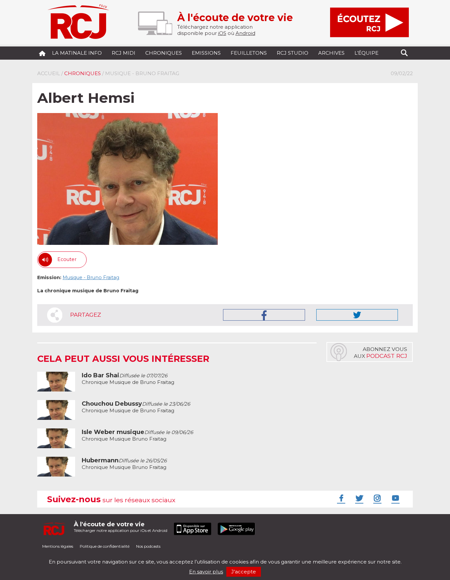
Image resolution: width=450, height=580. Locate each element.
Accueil (48, 73)
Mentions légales (57, 546)
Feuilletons (249, 53)
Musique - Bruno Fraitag (91, 277)
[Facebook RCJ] (340, 498)
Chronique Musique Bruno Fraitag (137, 435)
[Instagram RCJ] (376, 498)
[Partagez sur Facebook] (264, 314)
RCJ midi (123, 53)
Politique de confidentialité (104, 546)
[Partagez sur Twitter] (357, 314)
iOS (222, 33)
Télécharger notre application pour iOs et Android (120, 527)
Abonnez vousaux (380, 352)
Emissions (206, 53)
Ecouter (66, 259)
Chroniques (163, 53)
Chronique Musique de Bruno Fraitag (128, 378)
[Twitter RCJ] (358, 498)
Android (245, 33)
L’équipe (366, 53)
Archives (331, 53)
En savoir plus (206, 571)
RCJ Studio (292, 53)
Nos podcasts (148, 546)
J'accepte (243, 571)
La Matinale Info (77, 53)
